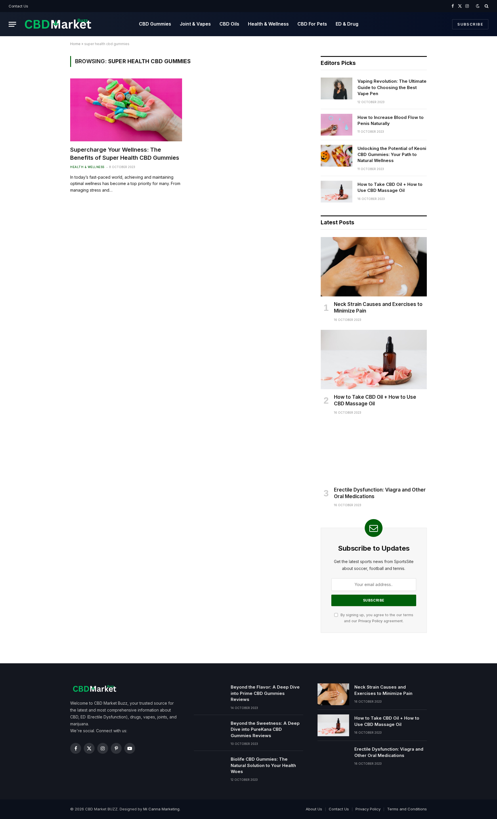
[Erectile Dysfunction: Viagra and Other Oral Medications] (374, 452)
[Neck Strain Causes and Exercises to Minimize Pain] (374, 267)
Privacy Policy (370, 621)
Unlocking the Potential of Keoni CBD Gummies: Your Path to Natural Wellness (392, 154)
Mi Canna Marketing (161, 809)
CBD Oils (229, 24)
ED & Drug (347, 24)
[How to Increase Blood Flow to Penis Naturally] (336, 125)
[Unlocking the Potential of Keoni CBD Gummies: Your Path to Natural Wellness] (336, 156)
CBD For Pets (312, 24)
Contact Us (18, 6)
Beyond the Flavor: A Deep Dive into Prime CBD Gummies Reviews (265, 693)
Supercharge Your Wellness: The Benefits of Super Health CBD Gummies (124, 153)
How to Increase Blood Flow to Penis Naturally (391, 120)
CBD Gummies (155, 24)
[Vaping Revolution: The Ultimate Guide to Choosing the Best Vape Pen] (336, 88)
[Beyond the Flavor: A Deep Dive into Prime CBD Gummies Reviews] (209, 694)
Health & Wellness (268, 24)
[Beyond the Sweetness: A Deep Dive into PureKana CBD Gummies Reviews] (209, 730)
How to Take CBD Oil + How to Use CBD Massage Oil (390, 187)
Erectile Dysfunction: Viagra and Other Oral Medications (380, 493)
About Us (314, 809)
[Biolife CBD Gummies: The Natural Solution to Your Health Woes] (209, 766)
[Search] (485, 6)
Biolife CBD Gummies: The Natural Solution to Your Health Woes (263, 765)
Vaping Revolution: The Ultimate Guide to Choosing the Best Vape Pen (392, 87)
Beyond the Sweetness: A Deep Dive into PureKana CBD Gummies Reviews (265, 729)
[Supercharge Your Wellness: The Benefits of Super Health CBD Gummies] (126, 109)
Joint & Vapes (195, 24)
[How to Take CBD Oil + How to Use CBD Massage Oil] (336, 192)
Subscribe (470, 24)
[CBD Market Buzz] (57, 24)
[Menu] (12, 24)
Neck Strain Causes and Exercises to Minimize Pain (378, 307)
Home (75, 44)
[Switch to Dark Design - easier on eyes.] (478, 6)
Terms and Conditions (407, 809)
